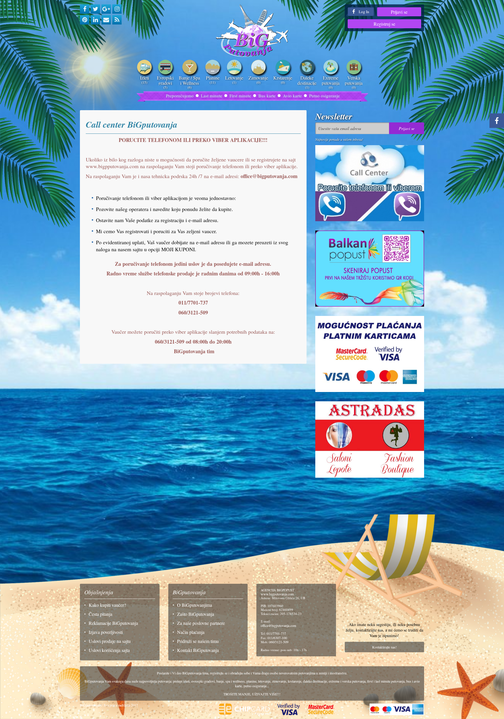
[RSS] (117, 19)
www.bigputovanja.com (277, 594)
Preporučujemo (180, 96)
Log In (363, 11)
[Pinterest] (84, 19)
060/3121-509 (278, 641)
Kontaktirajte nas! (384, 647)
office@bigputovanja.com (278, 625)
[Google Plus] (106, 9)
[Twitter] (95, 9)
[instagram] (117, 9)
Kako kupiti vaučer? (107, 605)
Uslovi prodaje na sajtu (110, 641)
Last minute (211, 96)
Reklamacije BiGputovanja (113, 623)
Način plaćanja (190, 632)
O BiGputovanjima (194, 605)
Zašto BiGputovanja (195, 614)
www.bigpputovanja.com (112, 166)
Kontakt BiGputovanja (198, 650)
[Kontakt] (106, 19)
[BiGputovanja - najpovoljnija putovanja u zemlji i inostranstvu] (252, 30)
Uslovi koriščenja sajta (109, 650)
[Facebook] (84, 9)
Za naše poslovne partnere (201, 623)
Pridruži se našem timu (198, 641)
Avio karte (292, 96)
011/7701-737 (276, 633)
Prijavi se (399, 12)
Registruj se (384, 24)
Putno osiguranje (324, 96)
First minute (240, 96)
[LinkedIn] (95, 19)
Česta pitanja (100, 614)
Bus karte (267, 96)
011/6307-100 (277, 637)
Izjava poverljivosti (106, 632)
